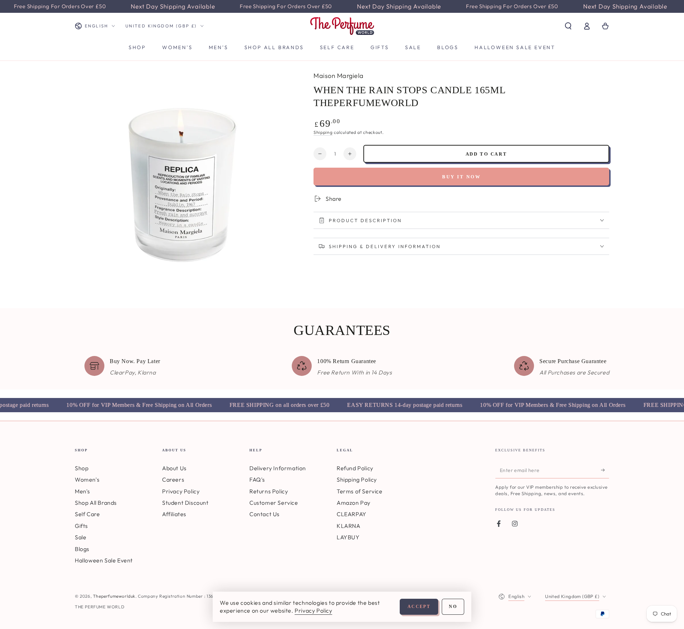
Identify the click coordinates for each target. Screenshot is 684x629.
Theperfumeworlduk (114, 596)
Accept (419, 606)
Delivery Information (277, 468)
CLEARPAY (352, 514)
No (453, 606)
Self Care (87, 514)
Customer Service (273, 502)
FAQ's (257, 479)
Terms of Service (360, 491)
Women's (87, 479)
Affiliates (174, 514)
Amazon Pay (353, 502)
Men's (82, 491)
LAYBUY (348, 537)
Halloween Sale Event (104, 560)
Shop (81, 468)
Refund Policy (355, 468)
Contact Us (264, 514)
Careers (173, 479)
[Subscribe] (605, 470)
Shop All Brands (96, 502)
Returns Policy (268, 491)
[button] (568, 26)
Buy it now (461, 176)
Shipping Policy (357, 479)
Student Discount (185, 502)
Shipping (323, 132)
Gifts (81, 525)
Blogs (82, 548)
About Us (174, 468)
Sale (80, 537)
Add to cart (486, 154)
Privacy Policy (181, 491)
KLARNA (349, 525)
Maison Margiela (339, 76)
